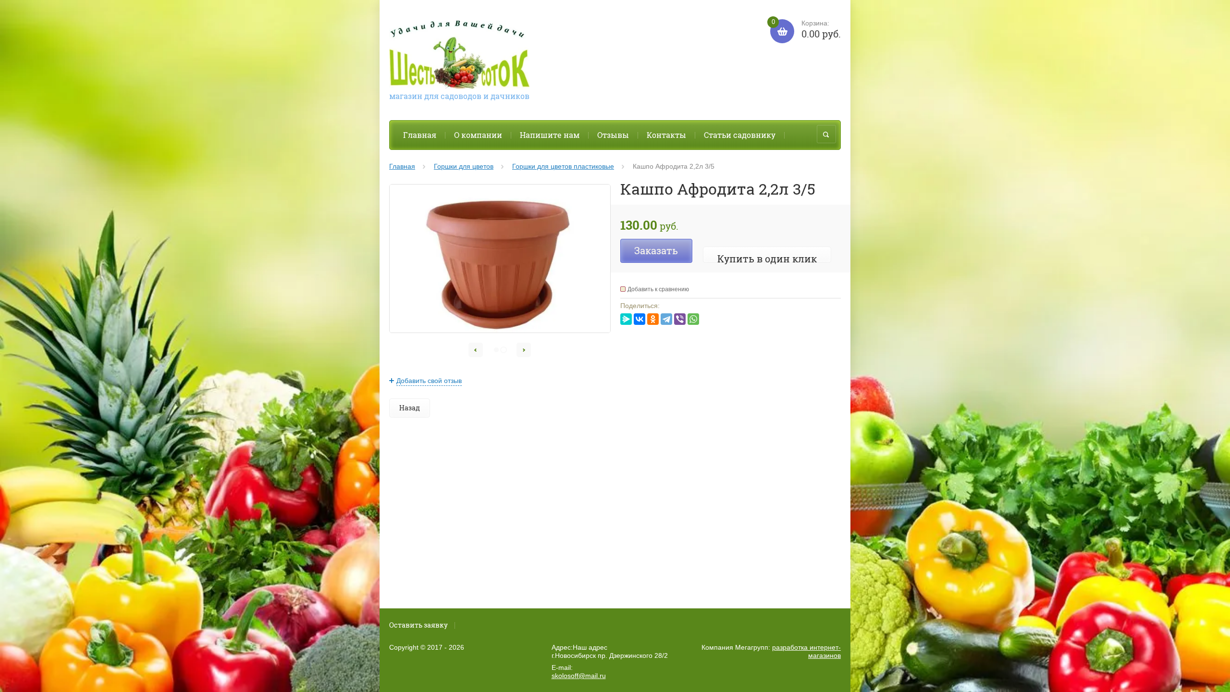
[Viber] (680, 319)
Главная (419, 135)
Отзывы (613, 135)
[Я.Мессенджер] (626, 319)
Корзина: (806, 29)
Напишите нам (549, 135)
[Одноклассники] (653, 319)
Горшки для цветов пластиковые (563, 166)
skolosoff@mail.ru (579, 676)
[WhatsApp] (693, 319)
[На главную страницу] (459, 56)
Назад (409, 407)
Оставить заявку (418, 625)
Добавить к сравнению (658, 289)
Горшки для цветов (463, 166)
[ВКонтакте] (639, 319)
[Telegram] (666, 319)
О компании (478, 135)
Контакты (666, 135)
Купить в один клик (767, 258)
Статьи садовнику (739, 135)
